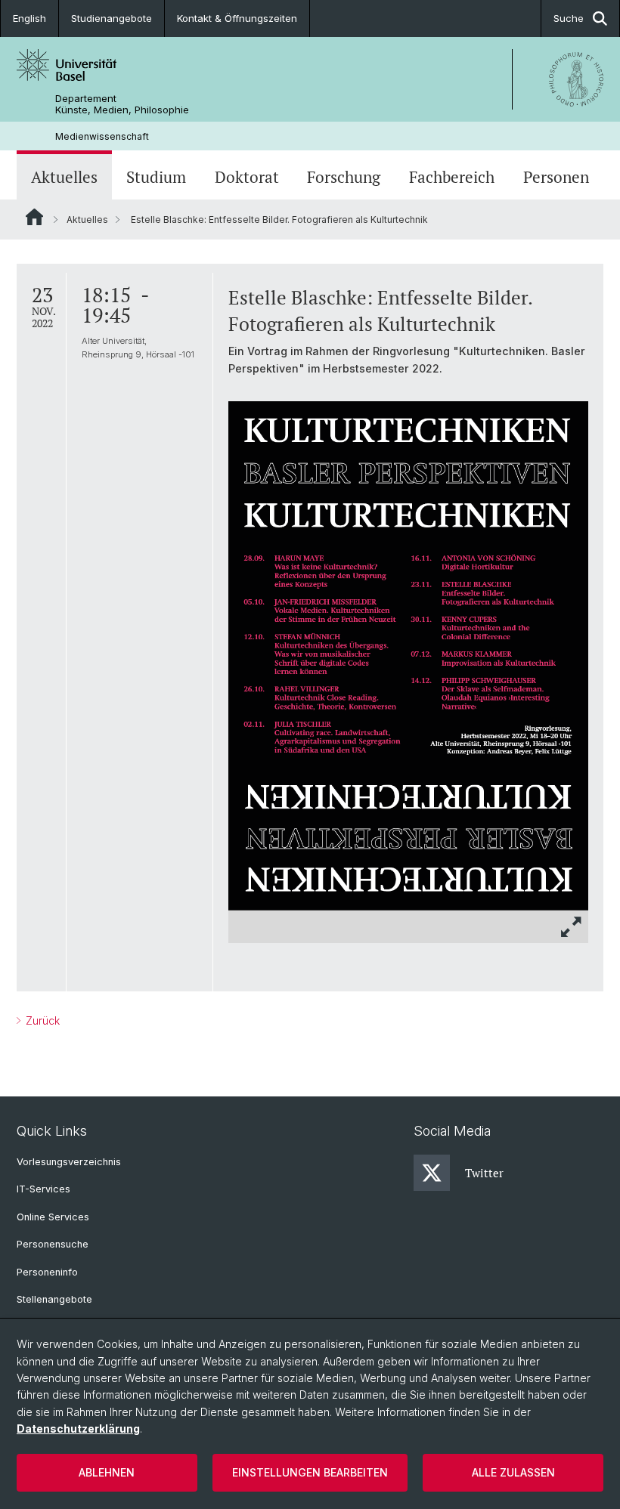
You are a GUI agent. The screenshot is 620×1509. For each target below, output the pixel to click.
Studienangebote (111, 18)
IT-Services (43, 1189)
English (29, 18)
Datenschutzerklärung (78, 1428)
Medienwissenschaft (102, 136)
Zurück (41, 1020)
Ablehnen (107, 1472)
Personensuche (52, 1244)
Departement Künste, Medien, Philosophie (122, 104)
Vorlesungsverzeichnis (69, 1161)
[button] (571, 927)
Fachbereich (451, 176)
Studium (156, 176)
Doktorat (247, 176)
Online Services (53, 1217)
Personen (556, 176)
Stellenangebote (54, 1299)
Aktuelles (64, 176)
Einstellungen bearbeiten (310, 1472)
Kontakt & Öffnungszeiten (237, 18)
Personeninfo (47, 1272)
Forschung (343, 176)
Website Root (34, 217)
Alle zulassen (513, 1472)
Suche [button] (568, 18)
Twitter (484, 1172)
